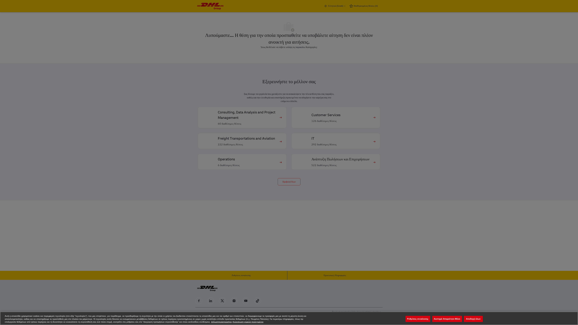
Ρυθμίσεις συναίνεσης (418, 319)
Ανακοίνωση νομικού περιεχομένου (248, 322)
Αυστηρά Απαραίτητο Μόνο (447, 319)
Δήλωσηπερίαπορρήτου (221, 322)
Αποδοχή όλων (473, 319)
